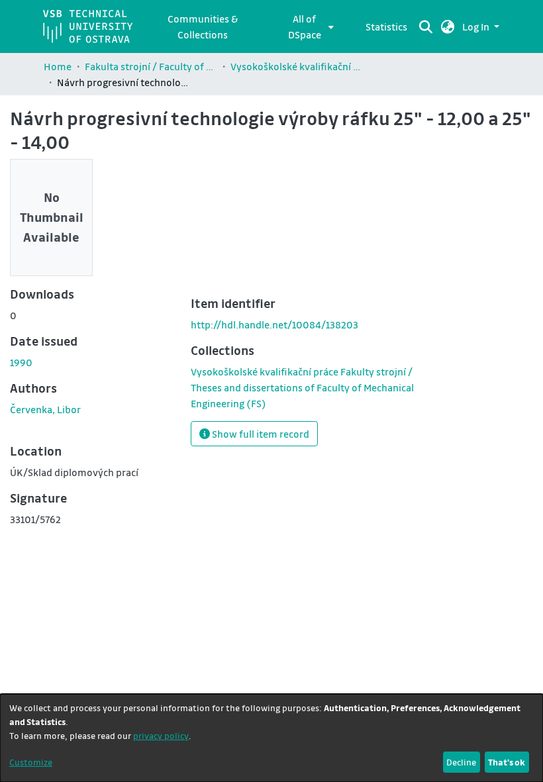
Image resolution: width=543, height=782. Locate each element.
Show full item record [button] (259, 433)
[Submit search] (426, 26)
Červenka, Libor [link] (45, 409)
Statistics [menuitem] (386, 26)
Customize (30, 761)
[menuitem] (308, 26)
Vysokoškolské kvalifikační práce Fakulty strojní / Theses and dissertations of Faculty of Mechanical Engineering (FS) (296, 66)
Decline (461, 761)
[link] (302, 387)
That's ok (506, 761)
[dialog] (271, 738)
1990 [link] (21, 362)
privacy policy (161, 735)
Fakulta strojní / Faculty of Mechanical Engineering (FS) (151, 66)
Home (58, 66)
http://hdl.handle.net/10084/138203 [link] (274, 324)
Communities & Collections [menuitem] (203, 26)
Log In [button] (476, 26)
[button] (448, 26)
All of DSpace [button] (304, 26)
